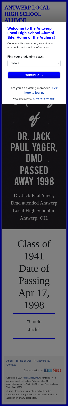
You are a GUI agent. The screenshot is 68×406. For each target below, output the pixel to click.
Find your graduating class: (25, 56)
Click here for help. (44, 98)
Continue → (34, 75)
